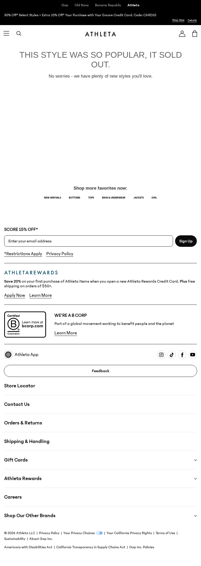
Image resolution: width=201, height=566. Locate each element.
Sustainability (14, 539)
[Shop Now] (100, 17)
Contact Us (17, 404)
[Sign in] (182, 33)
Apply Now (14, 295)
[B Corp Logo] (25, 324)
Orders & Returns (23, 423)
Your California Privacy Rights (129, 533)
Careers (13, 497)
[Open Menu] (6, 33)
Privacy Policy (59, 253)
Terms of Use (165, 533)
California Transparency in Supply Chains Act (90, 547)
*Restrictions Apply (23, 253)
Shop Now (178, 20)
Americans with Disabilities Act (28, 547)
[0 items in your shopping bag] (194, 33)
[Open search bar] (19, 33)
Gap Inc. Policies (141, 547)
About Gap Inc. (41, 539)
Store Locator (19, 386)
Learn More (40, 295)
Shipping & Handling (26, 441)
